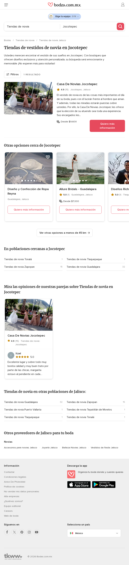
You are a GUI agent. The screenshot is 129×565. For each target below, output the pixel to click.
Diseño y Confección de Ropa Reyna (28, 191)
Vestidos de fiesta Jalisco (104, 447)
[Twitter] (14, 532)
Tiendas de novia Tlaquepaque (84, 259)
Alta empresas (11, 496)
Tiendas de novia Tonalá (18, 259)
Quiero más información (107, 126)
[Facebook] (7, 532)
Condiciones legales (15, 476)
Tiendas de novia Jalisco (52, 40)
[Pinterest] (22, 532)
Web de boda (11, 515)
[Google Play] (104, 487)
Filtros (15, 74)
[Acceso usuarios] (123, 4)
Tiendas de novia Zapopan (19, 267)
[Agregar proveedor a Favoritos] (48, 86)
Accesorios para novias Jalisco (20, 447)
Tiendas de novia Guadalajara (83, 267)
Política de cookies (14, 486)
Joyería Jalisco (50, 447)
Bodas (8, 40)
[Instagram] (29, 532)
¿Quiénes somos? (13, 501)
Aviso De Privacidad (14, 481)
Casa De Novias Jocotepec (77, 84)
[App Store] (79, 487)
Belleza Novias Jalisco (74, 447)
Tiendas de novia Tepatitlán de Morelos (89, 409)
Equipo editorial (12, 506)
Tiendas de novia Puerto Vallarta (22, 409)
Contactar (9, 472)
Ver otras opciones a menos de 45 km (62, 232)
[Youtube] (37, 532)
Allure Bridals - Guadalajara (77, 189)
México (79, 533)
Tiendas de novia (25, 40)
